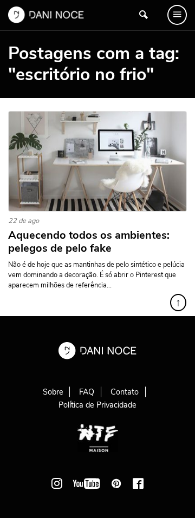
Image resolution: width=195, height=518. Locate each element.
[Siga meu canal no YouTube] (86, 483)
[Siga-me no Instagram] (56, 483)
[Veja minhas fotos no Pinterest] (116, 483)
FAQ (86, 391)
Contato (124, 391)
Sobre (53, 391)
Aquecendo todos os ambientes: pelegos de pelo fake (89, 242)
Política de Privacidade (97, 404)
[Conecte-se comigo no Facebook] (138, 483)
